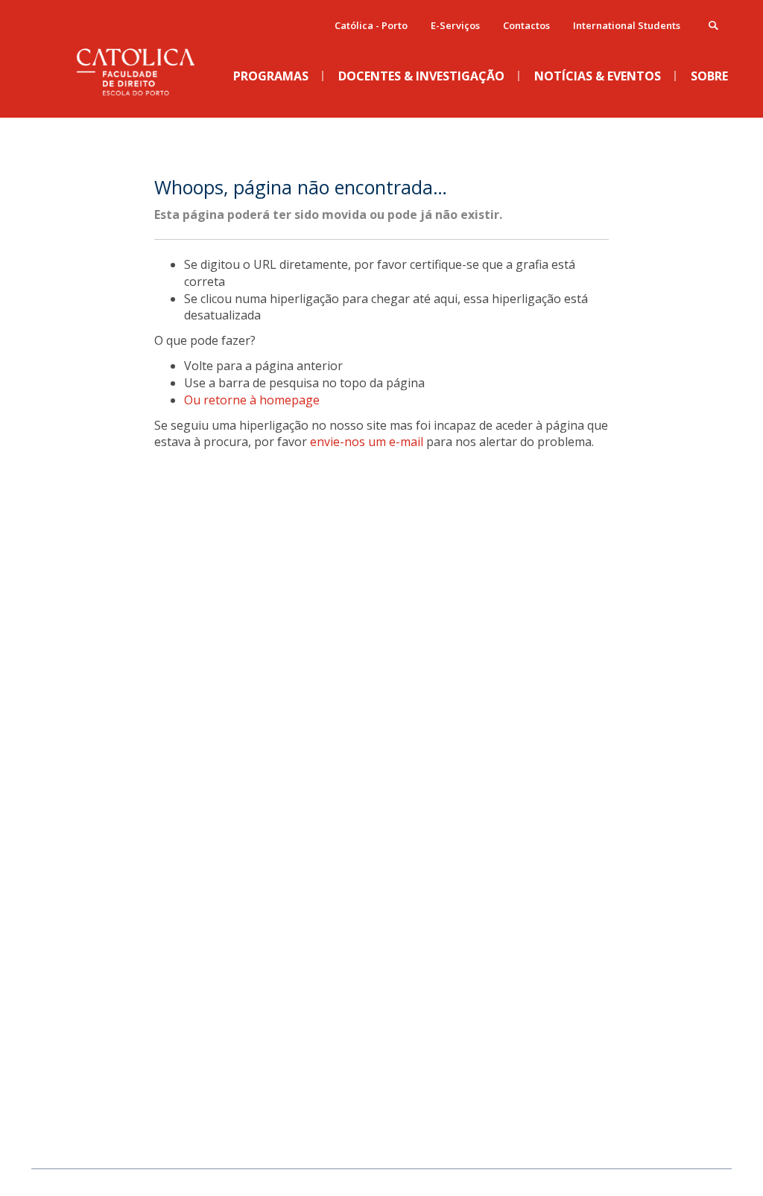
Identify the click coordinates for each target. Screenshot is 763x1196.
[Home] (147, 105)
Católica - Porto (371, 25)
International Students (626, 25)
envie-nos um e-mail (366, 441)
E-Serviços (455, 25)
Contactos (526, 25)
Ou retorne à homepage (252, 400)
